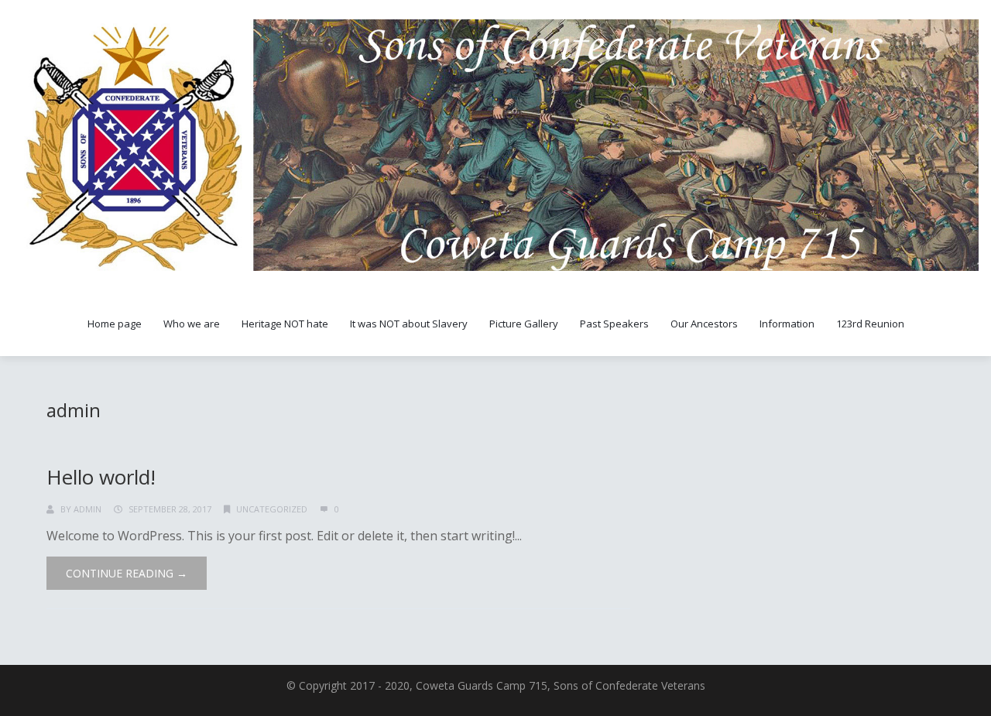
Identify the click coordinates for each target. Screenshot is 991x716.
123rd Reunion (870, 324)
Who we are (191, 324)
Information (787, 324)
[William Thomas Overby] (495, 145)
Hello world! (101, 477)
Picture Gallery (523, 324)
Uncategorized (271, 509)
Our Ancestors (704, 324)
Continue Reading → (126, 573)
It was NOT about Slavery (409, 324)
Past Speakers (614, 324)
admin (73, 410)
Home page (114, 324)
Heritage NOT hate (285, 324)
